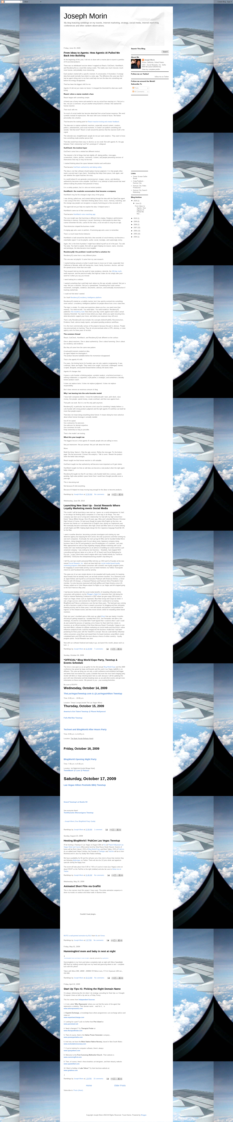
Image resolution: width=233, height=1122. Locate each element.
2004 (135, 237)
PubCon (121, 849)
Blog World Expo (109, 667)
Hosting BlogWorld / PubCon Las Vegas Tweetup (92, 840)
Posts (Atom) (78, 1090)
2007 (135, 227)
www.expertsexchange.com (74, 1017)
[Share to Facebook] (120, 494)
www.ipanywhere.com (72, 1050)
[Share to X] (117, 494)
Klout (103, 616)
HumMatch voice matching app (84, 214)
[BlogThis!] (115, 494)
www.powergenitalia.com (73, 1037)
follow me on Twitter (162, 77)
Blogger (143, 1115)
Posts (136, 88)
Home (89, 1085)
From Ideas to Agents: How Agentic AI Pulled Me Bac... (140, 210)
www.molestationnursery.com (75, 1044)
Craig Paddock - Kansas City (138, 182)
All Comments (139, 92)
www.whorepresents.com (73, 1008)
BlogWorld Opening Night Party (80, 759)
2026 (135, 201)
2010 (135, 218)
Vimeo (102, 936)
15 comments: (99, 1079)
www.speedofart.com (71, 1064)
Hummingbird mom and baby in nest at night (90, 951)
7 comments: (99, 649)
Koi (105, 845)
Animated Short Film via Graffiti (82, 886)
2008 (135, 224)
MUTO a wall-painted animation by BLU (77, 936)
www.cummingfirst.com (73, 1057)
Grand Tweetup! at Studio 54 (75, 802)
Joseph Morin (149, 60)
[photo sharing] (64, 956)
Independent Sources (87, 1000)
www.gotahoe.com (71, 1070)
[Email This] (113, 494)
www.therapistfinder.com (73, 1031)
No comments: (99, 494)
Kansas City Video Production (139, 187)
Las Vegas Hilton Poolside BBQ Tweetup (85, 785)
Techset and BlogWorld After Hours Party (85, 729)
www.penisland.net (71, 1024)
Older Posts (120, 1085)
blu (97, 936)
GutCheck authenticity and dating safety (87, 167)
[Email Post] (108, 494)
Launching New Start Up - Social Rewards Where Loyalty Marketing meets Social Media (92, 507)
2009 (135, 221)
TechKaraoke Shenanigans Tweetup (78, 813)
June (137, 203)
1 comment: (98, 830)
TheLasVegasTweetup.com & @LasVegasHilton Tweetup (93, 693)
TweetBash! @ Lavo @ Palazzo (76, 770)
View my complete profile (151, 69)
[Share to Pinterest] (122, 494)
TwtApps (102, 851)
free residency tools (78, 312)
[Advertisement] (106, 37)
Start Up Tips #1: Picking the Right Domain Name (92, 989)
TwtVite (111, 851)
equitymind (105, 958)
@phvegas (76, 860)
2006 (135, 231)
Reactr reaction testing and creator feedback (103, 122)
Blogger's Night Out (94, 594)
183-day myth (116, 271)
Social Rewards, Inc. (76, 563)
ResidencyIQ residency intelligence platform (86, 297)
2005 (135, 234)
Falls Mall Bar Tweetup (73, 718)
